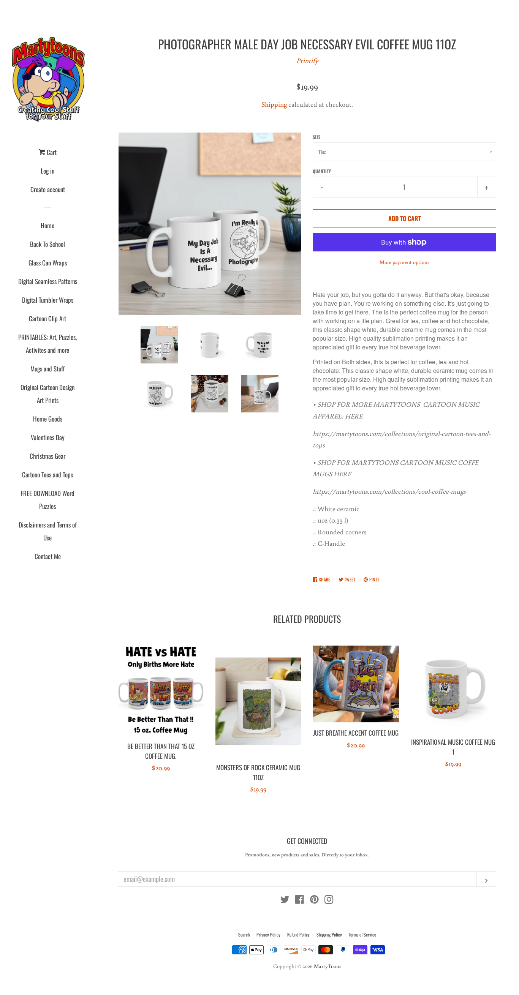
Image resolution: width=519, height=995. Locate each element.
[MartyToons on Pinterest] (314, 900)
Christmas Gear (47, 456)
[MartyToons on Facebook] (299, 900)
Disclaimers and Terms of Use (48, 531)
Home (47, 225)
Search (244, 934)
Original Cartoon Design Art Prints (47, 393)
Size (316, 137)
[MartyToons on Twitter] (285, 900)
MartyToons (327, 966)
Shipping (274, 104)
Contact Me (48, 556)
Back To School (47, 244)
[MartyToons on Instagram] (329, 900)
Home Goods (47, 418)
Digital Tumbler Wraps (47, 300)
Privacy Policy (268, 934)
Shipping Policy (329, 934)
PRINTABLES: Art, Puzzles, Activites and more (47, 343)
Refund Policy (298, 934)
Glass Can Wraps (47, 262)
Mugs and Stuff (47, 368)
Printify (307, 60)
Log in (47, 170)
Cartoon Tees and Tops (47, 474)
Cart (51, 152)
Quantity (322, 171)
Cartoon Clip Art (47, 318)
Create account (47, 189)
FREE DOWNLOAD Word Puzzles (47, 499)
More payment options (404, 262)
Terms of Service (362, 934)
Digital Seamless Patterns (47, 281)
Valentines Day (48, 437)
